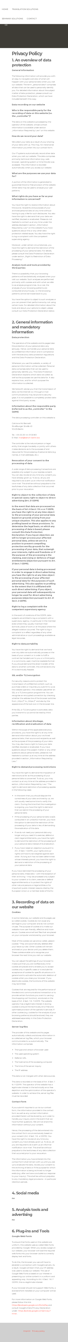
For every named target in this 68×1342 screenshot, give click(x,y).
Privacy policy (38, 1331)
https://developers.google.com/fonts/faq (30, 1305)
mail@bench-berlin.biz (29, 437)
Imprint (27, 1331)
